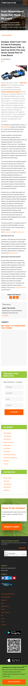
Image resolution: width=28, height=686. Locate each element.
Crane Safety (6, 448)
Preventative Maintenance (10, 457)
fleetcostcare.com (13, 253)
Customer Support (5, 612)
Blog (2, 615)
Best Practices (7, 433)
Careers (3, 621)
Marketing (6, 461)
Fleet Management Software (7, 594)
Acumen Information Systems (11, 92)
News (2, 61)
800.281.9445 (4, 570)
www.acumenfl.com (19, 287)
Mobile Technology (8, 442)
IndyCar (3, 609)
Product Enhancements (9, 454)
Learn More (5, 315)
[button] (10, 297)
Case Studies (6, 451)
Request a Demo (11, 526)
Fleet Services (7, 439)
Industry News (7, 445)
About (2, 618)
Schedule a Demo (5, 606)
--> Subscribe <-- (14, 412)
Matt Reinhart (7, 487)
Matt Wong (6, 490)
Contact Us (3, 624)
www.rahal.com (20, 232)
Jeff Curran (6, 481)
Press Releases (7, 436)
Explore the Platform (14, 681)
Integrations (4, 600)
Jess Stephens (7, 484)
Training (5, 464)
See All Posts (6, 35)
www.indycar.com (8, 232)
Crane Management (5, 597)
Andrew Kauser (7, 478)
